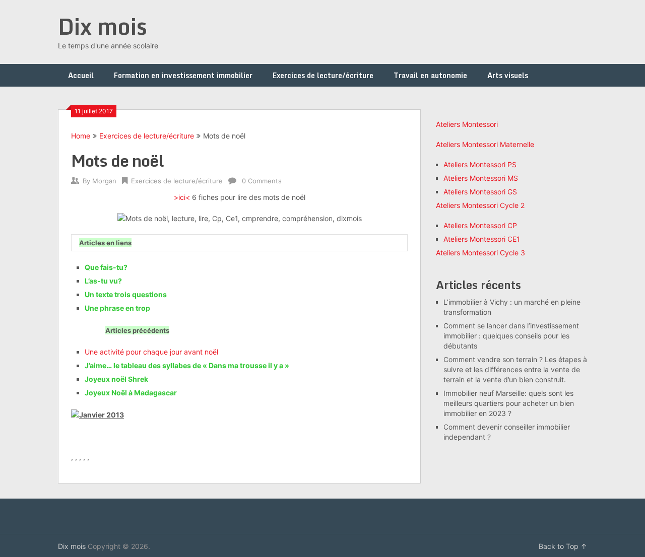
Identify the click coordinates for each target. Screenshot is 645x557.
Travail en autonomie (430, 75)
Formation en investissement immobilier (183, 75)
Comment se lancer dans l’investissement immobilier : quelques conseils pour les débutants (511, 335)
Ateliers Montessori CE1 (481, 239)
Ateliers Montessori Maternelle (485, 144)
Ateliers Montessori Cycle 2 (480, 205)
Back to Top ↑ (563, 546)
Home (80, 135)
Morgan (104, 181)
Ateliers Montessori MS (480, 178)
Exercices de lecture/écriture (323, 75)
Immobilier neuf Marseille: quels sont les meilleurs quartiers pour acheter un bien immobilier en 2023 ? (508, 403)
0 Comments (262, 181)
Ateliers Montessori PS (480, 164)
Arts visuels (507, 75)
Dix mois (102, 26)
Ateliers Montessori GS (480, 191)
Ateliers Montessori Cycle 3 (480, 252)
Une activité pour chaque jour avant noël (151, 351)
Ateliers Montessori (467, 124)
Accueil (81, 75)
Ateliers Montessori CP (480, 225)
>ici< (182, 197)
